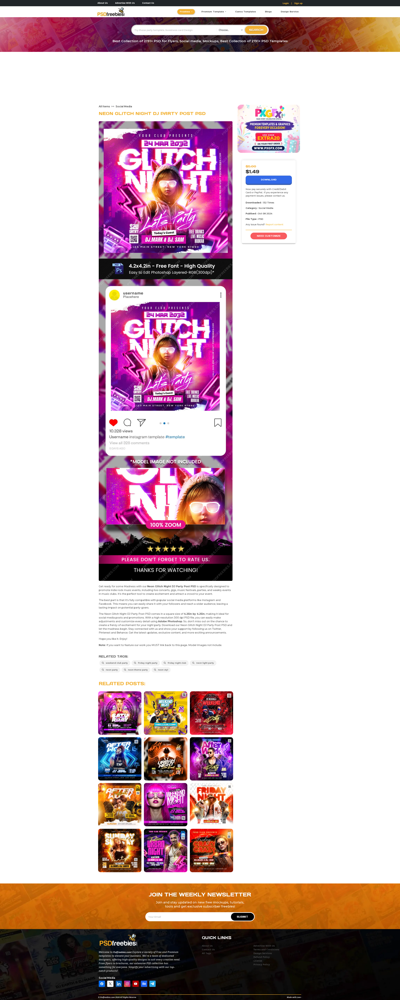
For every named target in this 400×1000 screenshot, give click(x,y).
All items (104, 106)
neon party (111, 669)
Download (269, 179)
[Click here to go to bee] (145, 983)
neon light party (204, 663)
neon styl (162, 669)
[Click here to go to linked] (119, 983)
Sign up (298, 3)
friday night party (147, 663)
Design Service (290, 11)
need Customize (269, 235)
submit (242, 916)
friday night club (176, 663)
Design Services (262, 953)
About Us (103, 2)
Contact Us (148, 2)
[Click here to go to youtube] (136, 983)
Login (286, 3)
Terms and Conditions (266, 949)
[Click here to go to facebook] (103, 983)
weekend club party (116, 663)
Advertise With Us (125, 2)
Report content (274, 224)
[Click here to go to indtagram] (128, 983)
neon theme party (137, 669)
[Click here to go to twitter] (111, 983)
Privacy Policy (261, 964)
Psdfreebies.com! (122, 952)
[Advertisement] (200, 81)
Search (256, 30)
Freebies (185, 11)
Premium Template (213, 11)
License (257, 960)
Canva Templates (245, 11)
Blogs (268, 11)
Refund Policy (261, 956)
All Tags (206, 953)
